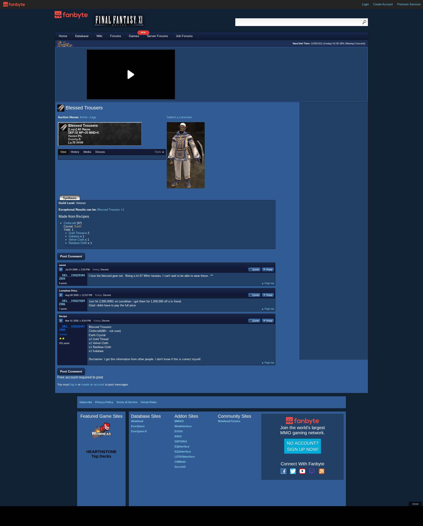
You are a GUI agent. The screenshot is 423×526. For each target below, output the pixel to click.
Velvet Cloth (76, 239)
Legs (93, 117)
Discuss (100, 151)
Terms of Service (127, 402)
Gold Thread (76, 233)
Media (87, 151)
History (75, 151)
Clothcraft (70, 223)
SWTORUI (180, 441)
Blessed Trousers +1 (110, 209)
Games (136, 35)
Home (63, 36)
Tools (158, 151)
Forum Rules (149, 402)
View (63, 151)
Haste (72, 136)
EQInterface (181, 446)
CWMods (180, 461)
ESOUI (178, 431)
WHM (79, 142)
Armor (83, 117)
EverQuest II (139, 431)
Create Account (383, 4)
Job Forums (184, 36)
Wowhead (137, 421)
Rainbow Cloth (78, 243)
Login (365, 4)
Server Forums (157, 36)
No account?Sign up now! (302, 446)
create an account (92, 384)
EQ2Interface (182, 451)
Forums (115, 36)
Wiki (99, 36)
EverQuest (138, 426)
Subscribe (85, 402)
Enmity (73, 139)
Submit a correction (179, 117)
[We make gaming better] (14, 4)
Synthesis (69, 198)
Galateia (74, 236)
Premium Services (409, 4)
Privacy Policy (104, 402)
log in (73, 384)
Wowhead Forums (229, 421)
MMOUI (179, 421)
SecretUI (180, 466)
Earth (77, 226)
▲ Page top (268, 283)
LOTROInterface (184, 456)
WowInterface (183, 426)
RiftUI (178, 436)
